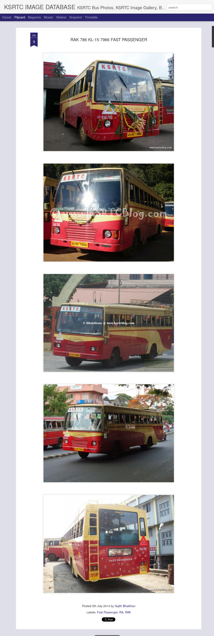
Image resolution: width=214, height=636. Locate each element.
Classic (6, 17)
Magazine (34, 17)
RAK (128, 612)
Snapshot (75, 17)
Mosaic (48, 17)
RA (121, 612)
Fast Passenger (107, 612)
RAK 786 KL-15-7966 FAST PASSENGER (108, 39)
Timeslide (91, 17)
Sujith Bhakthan (125, 606)
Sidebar (61, 17)
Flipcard (19, 17)
